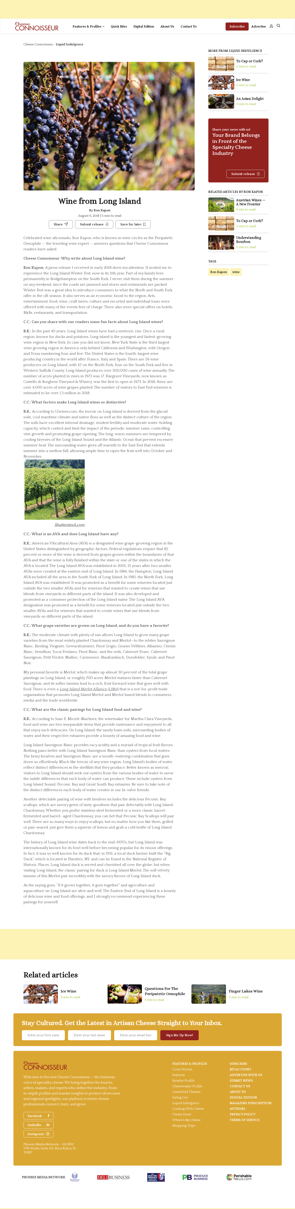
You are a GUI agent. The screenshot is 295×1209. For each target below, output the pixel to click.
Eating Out (180, 1097)
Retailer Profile (183, 1080)
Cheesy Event (181, 1114)
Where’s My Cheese (186, 1120)
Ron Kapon (102, 210)
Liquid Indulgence (69, 44)
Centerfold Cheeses (186, 1092)
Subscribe (237, 26)
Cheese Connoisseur (38, 44)
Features (178, 1075)
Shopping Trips (183, 1125)
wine (236, 272)
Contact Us (189, 26)
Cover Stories (182, 1069)
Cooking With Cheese (188, 1109)
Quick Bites (119, 26)
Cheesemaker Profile (187, 1086)
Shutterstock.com (70, 525)
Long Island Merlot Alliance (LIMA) (89, 689)
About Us (167, 26)
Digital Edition (143, 26)
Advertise (258, 26)
